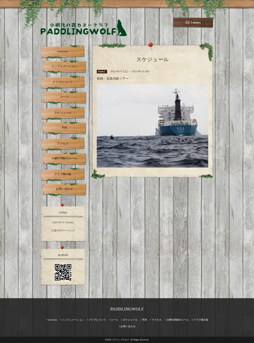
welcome (62, 51)
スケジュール (62, 112)
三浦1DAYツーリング (63, 230)
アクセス (62, 143)
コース (64, 96)
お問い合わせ (64, 189)
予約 (64, 127)
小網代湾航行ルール (64, 158)
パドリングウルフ (120, 340)
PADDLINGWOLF (127, 309)
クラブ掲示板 (62, 174)
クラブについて (63, 82)
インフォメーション (64, 66)
